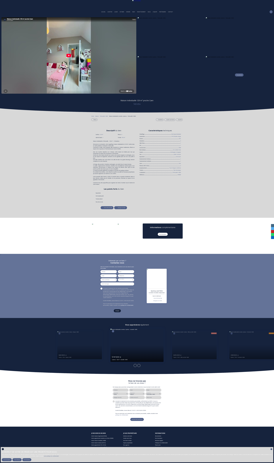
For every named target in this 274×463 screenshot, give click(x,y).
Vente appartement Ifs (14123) (98, 445)
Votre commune (105, 279)
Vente (92, 116)
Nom (120, 271)
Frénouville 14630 (104, 116)
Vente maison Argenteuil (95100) (99, 436)
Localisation (149, 393)
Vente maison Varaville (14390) (98, 440)
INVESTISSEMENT (141, 11)
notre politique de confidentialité (51, 456)
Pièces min (149, 397)
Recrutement (158, 436)
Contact (170, 11)
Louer (116, 11)
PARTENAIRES (162, 11)
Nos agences (126, 445)
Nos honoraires (158, 438)
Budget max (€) (117, 397)
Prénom (103, 271)
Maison (97, 116)
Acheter (110, 11)
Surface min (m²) (134, 397)
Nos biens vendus (127, 440)
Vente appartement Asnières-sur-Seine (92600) (102, 438)
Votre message (105, 284)
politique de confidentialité (127, 305)
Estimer (122, 11)
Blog (149, 11)
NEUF (133, 11)
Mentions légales (159, 440)
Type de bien (132, 393)
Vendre (128, 11)
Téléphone (121, 275)
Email (103, 275)
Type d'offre (116, 393)
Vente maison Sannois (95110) (98, 442)
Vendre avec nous (127, 438)
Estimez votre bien (127, 436)
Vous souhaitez (121, 279)
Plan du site (158, 445)
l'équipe (155, 11)
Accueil (103, 11)
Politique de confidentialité (161, 442)
